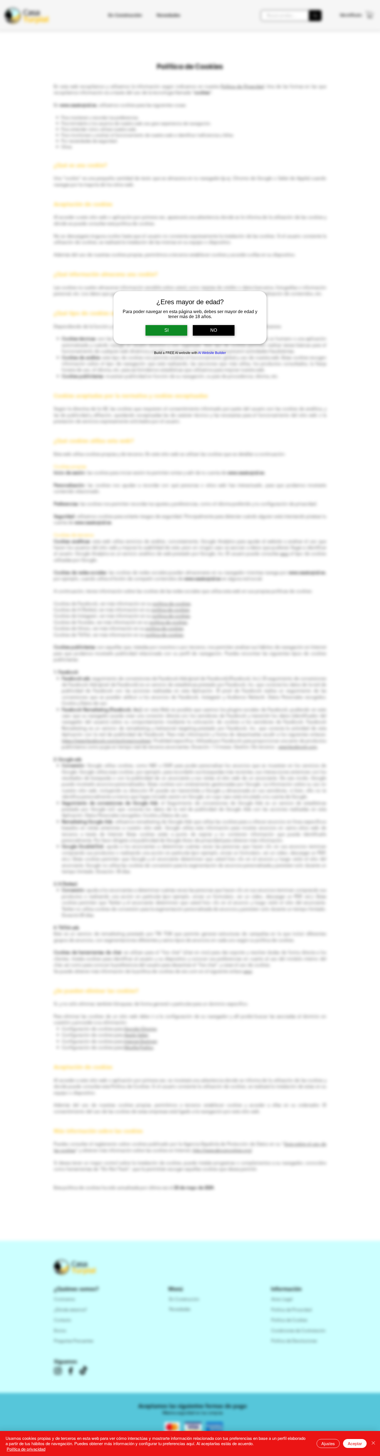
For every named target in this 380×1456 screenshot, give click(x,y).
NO (213, 330)
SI (166, 330)
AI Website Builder (212, 353)
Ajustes (328, 1443)
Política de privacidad (26, 1449)
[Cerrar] (373, 1443)
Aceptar (355, 1443)
